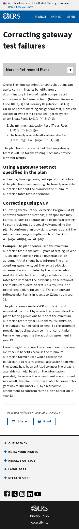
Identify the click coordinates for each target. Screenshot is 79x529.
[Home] (11, 16)
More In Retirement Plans (27, 69)
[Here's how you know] (39, 5)
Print (47, 421)
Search (40, 17)
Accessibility (39, 523)
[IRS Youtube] (37, 493)
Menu (70, 17)
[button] (56, 17)
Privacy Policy (39, 516)
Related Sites (19, 478)
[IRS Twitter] (15, 493)
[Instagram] (22, 493)
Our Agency (17, 443)
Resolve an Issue (21, 460)
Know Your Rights (23, 452)
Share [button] (22, 421)
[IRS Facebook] (7, 493)
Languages (17, 469)
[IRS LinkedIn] (30, 493)
